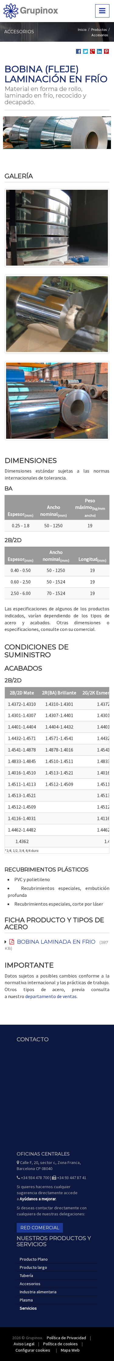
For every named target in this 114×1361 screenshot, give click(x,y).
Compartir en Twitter (85, 51)
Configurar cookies (33, 1350)
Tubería (26, 1275)
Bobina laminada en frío (54, 942)
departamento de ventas (51, 996)
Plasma (26, 1300)
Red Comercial (39, 1227)
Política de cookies (60, 1343)
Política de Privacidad (66, 1337)
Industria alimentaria (38, 1292)
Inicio (82, 29)
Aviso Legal (24, 1343)
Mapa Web (70, 1350)
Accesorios (100, 35)
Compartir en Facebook (78, 51)
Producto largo (33, 1267)
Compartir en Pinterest (106, 51)
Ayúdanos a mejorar (38, 1198)
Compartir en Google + (92, 51)
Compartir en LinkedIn (99, 51)
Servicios (28, 1308)
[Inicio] (30, 11)
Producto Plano (34, 1259)
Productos (99, 29)
